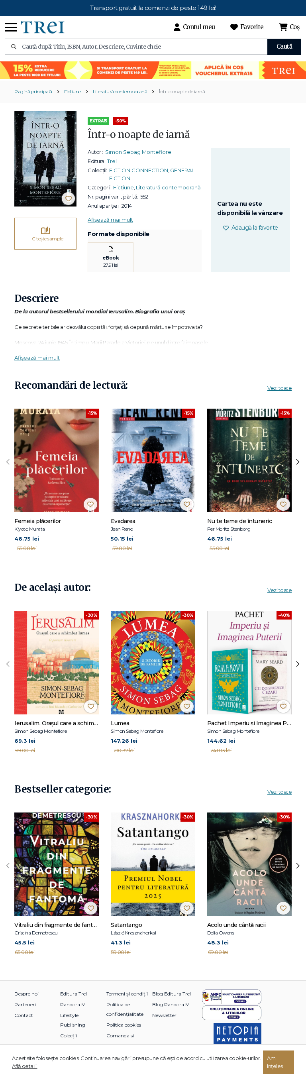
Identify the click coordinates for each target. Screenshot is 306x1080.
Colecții (68, 1036)
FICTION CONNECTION (138, 170)
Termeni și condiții (127, 994)
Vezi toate (279, 388)
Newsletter (164, 1015)
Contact (23, 1015)
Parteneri (25, 1004)
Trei (112, 161)
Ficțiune (72, 91)
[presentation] (8, 462)
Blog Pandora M (171, 1004)
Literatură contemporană (120, 91)
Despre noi (26, 994)
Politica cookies (123, 1025)
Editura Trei (73, 994)
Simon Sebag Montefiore (138, 152)
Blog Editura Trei (171, 994)
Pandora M (73, 1004)
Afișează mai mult (110, 219)
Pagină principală (33, 91)
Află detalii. (24, 1066)
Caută (284, 46)
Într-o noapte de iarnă (182, 91)
